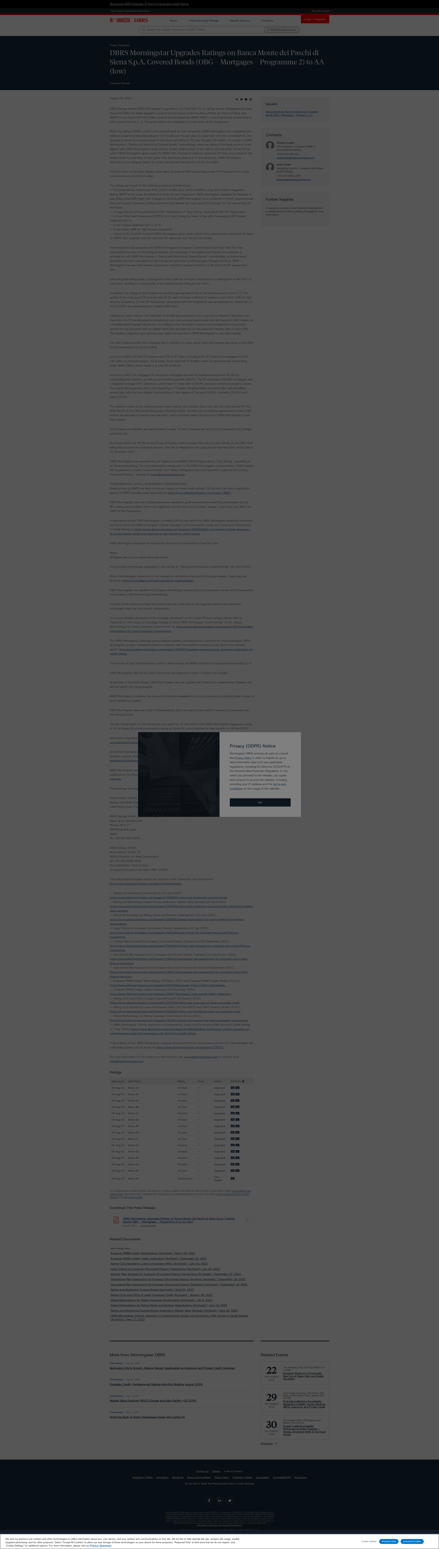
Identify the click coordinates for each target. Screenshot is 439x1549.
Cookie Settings (369, 1541)
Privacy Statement (100, 1545)
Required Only (389, 1541)
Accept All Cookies (412, 1541)
